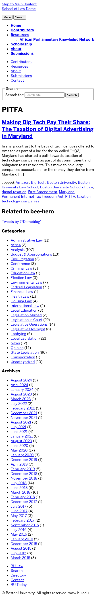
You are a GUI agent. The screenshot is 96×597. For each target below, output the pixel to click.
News (15, 343)
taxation (83, 196)
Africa (16, 245)
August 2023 (21, 394)
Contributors (22, 30)
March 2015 (20, 557)
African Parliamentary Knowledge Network (57, 39)
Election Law (21, 277)
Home (16, 25)
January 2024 (22, 389)
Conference (20, 263)
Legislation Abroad (26, 315)
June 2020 (19, 445)
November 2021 (24, 417)
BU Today (19, 584)
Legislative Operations (29, 324)
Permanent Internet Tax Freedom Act (32, 196)
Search (17, 570)
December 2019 (24, 459)
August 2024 (21, 380)
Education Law (23, 273)
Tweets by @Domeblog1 (22, 221)
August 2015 (21, 548)
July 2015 (18, 553)
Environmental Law (26, 282)
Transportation (23, 357)
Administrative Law (27, 240)
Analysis (18, 249)
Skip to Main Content (19, 4)
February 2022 (23, 408)
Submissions (22, 53)
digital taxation (14, 192)
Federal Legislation (26, 287)
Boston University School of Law (66, 187)
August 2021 (21, 422)
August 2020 (21, 441)
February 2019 (23, 469)
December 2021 (24, 413)
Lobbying (18, 333)
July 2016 (19, 529)
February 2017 (23, 520)
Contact (17, 80)
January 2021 (22, 436)
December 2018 (24, 473)
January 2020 (22, 455)
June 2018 (19, 487)
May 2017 (19, 515)
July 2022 (19, 403)
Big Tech (38, 182)
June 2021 (19, 431)
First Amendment (42, 192)
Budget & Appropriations (31, 254)
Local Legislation (24, 338)
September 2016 (25, 525)
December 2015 (24, 543)
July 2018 (19, 483)
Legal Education (24, 310)
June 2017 (19, 511)
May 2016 (19, 534)
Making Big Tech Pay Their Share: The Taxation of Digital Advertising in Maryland (48, 129)
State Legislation (25, 352)
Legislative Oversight (28, 329)
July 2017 (18, 506)
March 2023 (21, 399)
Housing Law (21, 301)
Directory (18, 575)
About (16, 48)
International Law (25, 305)
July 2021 (18, 427)
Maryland (67, 192)
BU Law (17, 566)
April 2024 (19, 385)
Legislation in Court (26, 319)
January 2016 (22, 539)
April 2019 (19, 464)
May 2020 (19, 450)
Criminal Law (21, 268)
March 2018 (20, 492)
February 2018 (23, 497)
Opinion (17, 347)
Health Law (20, 296)
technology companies (20, 201)
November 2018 (24, 478)
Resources (20, 34)
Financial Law (22, 291)
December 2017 (24, 501)
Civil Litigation (22, 259)
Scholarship (21, 44)
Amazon (22, 182)
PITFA (70, 196)
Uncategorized (23, 361)
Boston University (61, 182)
